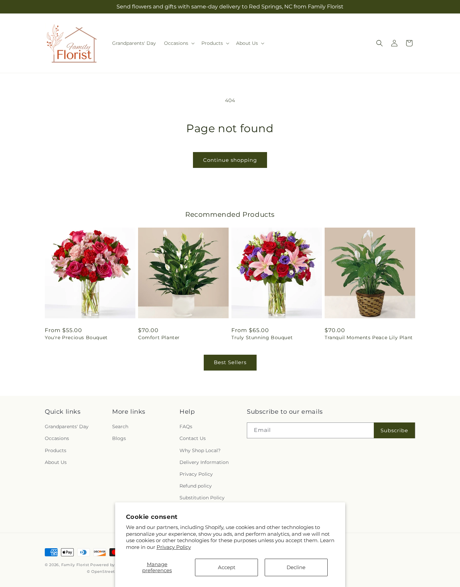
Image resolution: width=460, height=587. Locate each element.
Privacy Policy (174, 547)
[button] (178, 43)
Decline (296, 567)
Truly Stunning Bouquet (262, 337)
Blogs (119, 438)
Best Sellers (230, 362)
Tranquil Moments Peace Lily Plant (369, 337)
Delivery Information (204, 462)
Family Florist (75, 564)
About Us (56, 462)
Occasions (57, 438)
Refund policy (195, 486)
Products (55, 450)
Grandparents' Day (67, 426)
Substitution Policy (202, 498)
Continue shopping (230, 160)
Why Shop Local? (200, 450)
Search (120, 426)
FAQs (185, 426)
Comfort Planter (159, 337)
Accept (226, 567)
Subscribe (394, 430)
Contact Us (192, 438)
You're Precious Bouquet (76, 337)
